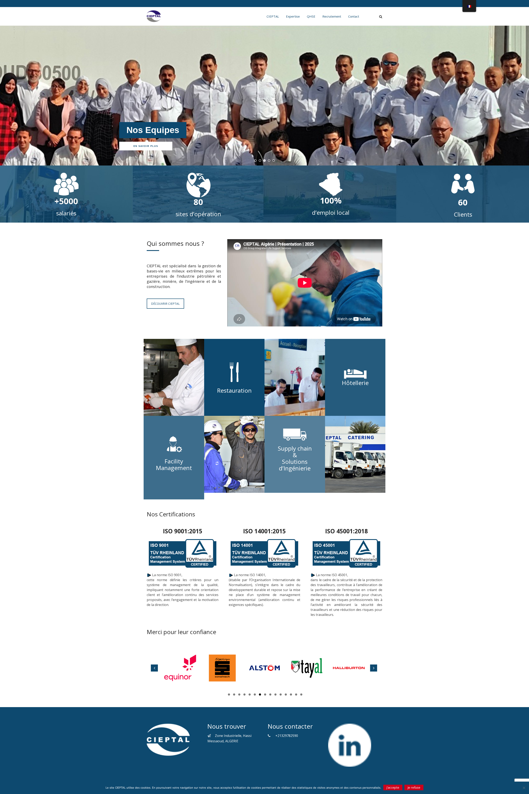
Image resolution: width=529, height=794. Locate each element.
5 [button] (250, 695)
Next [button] (373, 668)
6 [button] (255, 695)
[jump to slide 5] (273, 160)
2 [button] (234, 695)
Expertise (293, 16)
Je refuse (413, 787)
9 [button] (270, 695)
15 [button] (301, 695)
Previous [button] (154, 668)
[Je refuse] (524, 788)
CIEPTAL (273, 16)
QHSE (311, 16)
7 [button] (260, 695)
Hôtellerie (355, 383)
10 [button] (275, 695)
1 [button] (229, 695)
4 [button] (244, 695)
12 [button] (286, 695)
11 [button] (281, 695)
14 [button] (296, 695)
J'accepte (392, 787)
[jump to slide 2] (260, 160)
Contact (353, 16)
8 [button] (265, 695)
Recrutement (331, 16)
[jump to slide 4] (269, 160)
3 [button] (239, 695)
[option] (182, 667)
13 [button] (291, 695)
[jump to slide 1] (255, 160)
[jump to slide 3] (264, 160)
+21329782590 (286, 735)
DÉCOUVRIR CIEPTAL (165, 304)
